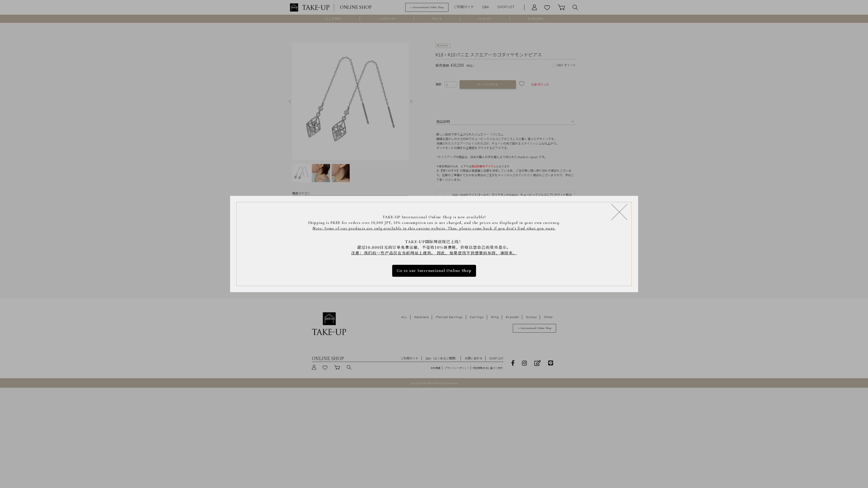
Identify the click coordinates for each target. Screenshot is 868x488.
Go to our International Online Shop (434, 270)
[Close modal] (619, 211)
